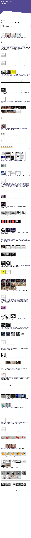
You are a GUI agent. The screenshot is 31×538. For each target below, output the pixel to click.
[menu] (30, 2)
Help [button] (8, 1)
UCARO (1, 20)
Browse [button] (4, 1)
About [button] (7, 1)
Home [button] (1, 1)
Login (11, 1)
